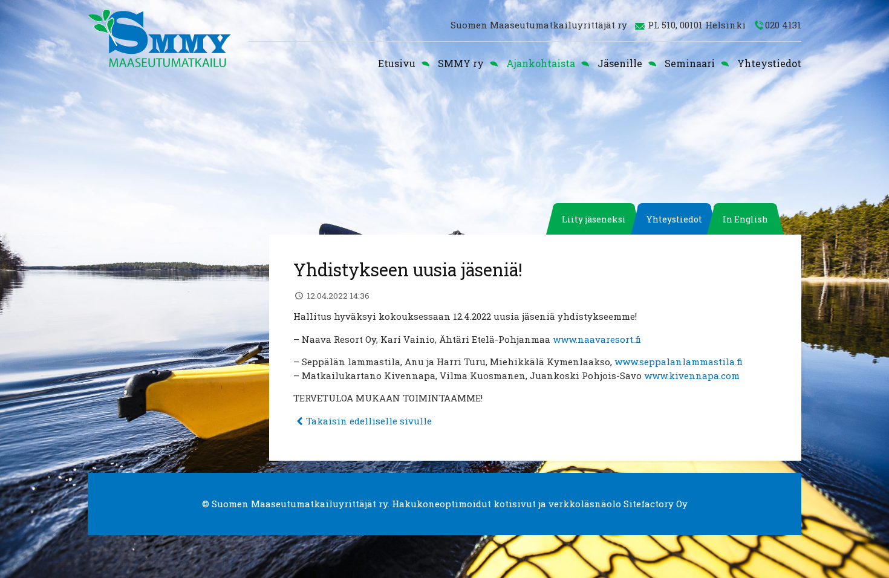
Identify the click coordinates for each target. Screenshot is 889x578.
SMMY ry (461, 63)
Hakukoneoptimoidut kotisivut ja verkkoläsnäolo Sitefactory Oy (540, 504)
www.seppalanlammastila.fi (678, 362)
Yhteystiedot (769, 63)
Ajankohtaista (540, 63)
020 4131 (783, 25)
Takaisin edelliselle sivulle (369, 421)
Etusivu (396, 63)
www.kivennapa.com (692, 375)
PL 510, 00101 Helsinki (697, 25)
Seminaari (690, 63)
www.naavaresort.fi (597, 339)
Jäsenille (620, 63)
